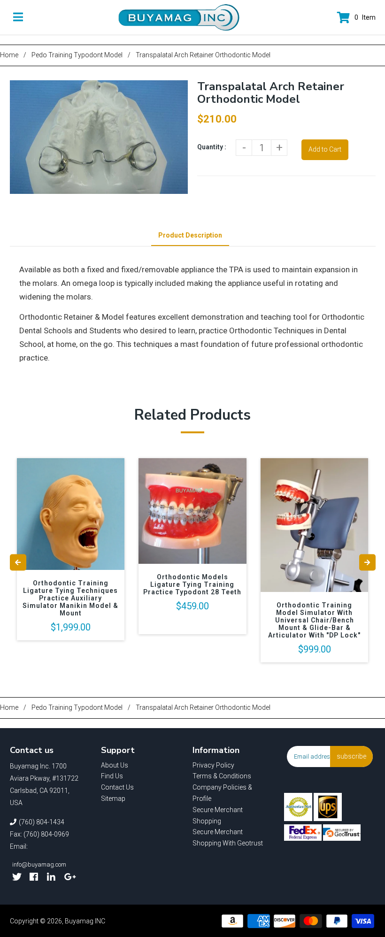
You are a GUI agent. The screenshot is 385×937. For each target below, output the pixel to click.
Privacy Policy (213, 765)
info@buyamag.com (39, 864)
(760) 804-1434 (41, 822)
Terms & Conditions (221, 776)
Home (9, 55)
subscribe (351, 756)
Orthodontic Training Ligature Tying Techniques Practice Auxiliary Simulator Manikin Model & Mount (70, 598)
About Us (114, 765)
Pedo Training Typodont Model (77, 55)
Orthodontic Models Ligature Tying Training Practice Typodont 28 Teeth (192, 584)
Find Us (112, 776)
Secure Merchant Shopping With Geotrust (227, 837)
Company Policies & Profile (222, 792)
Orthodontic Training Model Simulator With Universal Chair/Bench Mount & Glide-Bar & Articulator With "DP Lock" (314, 620)
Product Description (190, 235)
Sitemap (113, 798)
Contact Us (117, 787)
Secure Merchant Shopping (217, 815)
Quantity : (211, 147)
